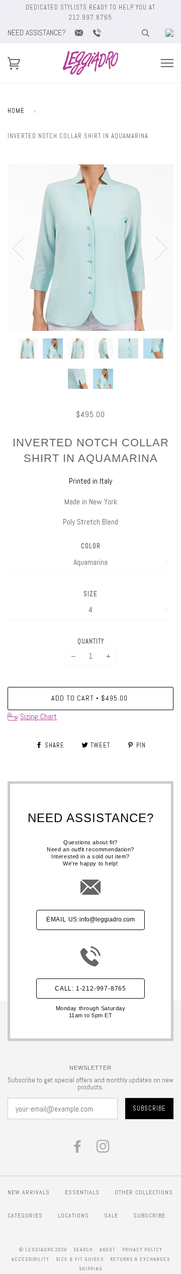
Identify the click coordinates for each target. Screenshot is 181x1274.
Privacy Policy (142, 1249)
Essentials (82, 1192)
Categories (25, 1215)
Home (16, 110)
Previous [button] (25, 247)
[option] (90, 247)
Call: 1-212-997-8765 (90, 988)
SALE (111, 1215)
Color (91, 546)
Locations (73, 1215)
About (108, 1249)
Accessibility (30, 1259)
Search (83, 1249)
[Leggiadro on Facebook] (77, 1149)
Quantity (90, 641)
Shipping (91, 1268)
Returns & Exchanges (140, 1259)
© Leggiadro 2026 (43, 1249)
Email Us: (90, 919)
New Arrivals (29, 1192)
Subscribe (149, 1215)
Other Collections (144, 1192)
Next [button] (155, 247)
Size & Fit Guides (80, 1259)
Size (90, 594)
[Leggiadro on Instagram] (103, 1149)
